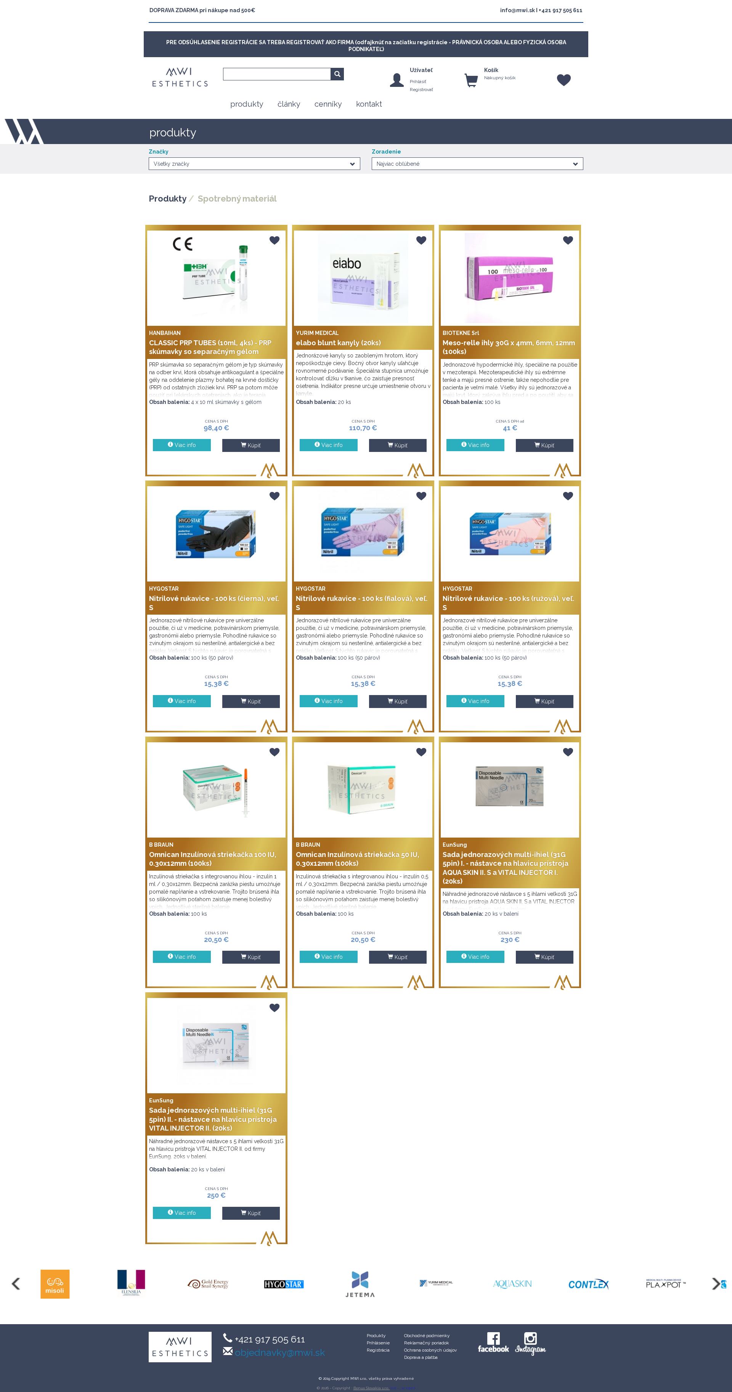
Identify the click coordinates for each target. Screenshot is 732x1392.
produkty (246, 104)
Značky (159, 152)
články (289, 104)
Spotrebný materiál (237, 198)
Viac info (184, 445)
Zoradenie (386, 152)
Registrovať (421, 89)
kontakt (369, 104)
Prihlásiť (418, 81)
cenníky (328, 104)
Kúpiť (253, 445)
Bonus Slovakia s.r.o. (371, 1388)
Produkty (167, 198)
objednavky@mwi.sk (279, 1352)
